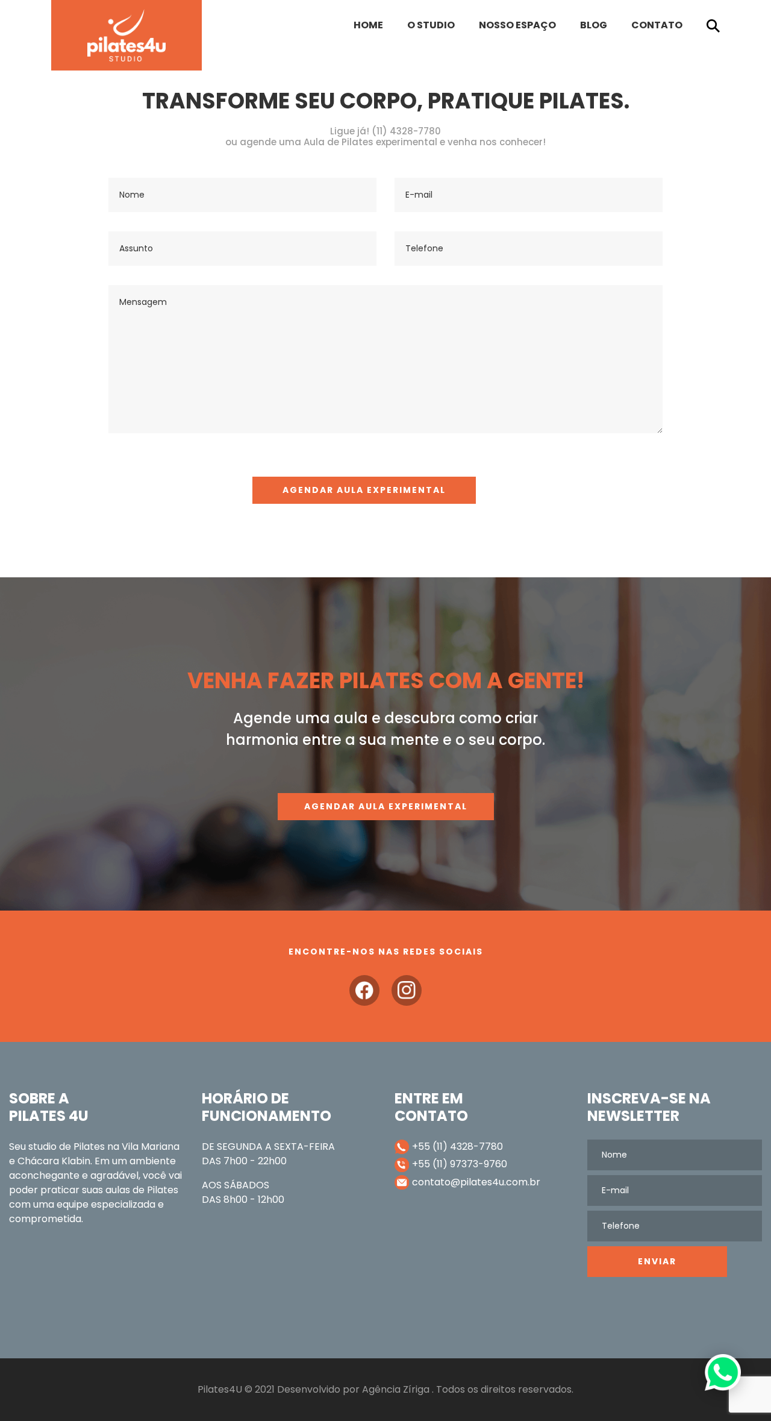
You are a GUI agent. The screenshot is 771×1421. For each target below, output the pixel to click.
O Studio (431, 25)
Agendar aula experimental (385, 806)
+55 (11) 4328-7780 (457, 1146)
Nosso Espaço (517, 25)
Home (368, 25)
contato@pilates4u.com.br (476, 1182)
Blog (593, 25)
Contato (656, 25)
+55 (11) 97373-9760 (459, 1164)
